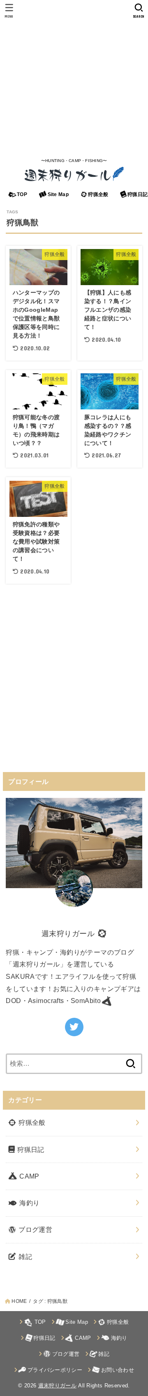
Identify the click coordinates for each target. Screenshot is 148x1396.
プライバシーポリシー (54, 1370)
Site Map (57, 194)
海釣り (29, 1202)
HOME (19, 1301)
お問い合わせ (116, 1370)
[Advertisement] (74, 78)
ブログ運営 (34, 1229)
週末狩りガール (57, 1385)
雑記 (24, 1256)
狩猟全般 (97, 194)
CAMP (28, 1176)
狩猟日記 (30, 1149)
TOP (21, 194)
